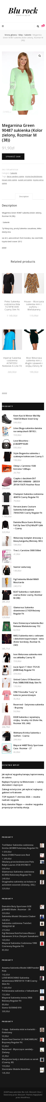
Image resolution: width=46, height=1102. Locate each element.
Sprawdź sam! (13, 156)
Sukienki (13, 173)
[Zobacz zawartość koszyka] (42, 26)
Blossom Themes (25, 1094)
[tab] (24, 196)
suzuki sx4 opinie (25, 180)
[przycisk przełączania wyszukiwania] (38, 26)
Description (24, 196)
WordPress (25, 1097)
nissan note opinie (9, 180)
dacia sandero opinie (15, 176)
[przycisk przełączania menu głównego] (3, 26)
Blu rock (23, 10)
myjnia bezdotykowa (33, 176)
